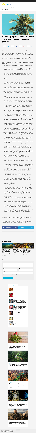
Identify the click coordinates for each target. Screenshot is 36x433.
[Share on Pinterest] (22, 46)
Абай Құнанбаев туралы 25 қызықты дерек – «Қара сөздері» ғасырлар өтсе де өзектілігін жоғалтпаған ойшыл (17, 423)
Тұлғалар (6, 9)
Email (20, 268)
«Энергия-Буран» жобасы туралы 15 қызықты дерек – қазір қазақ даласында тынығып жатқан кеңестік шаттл (18, 404)
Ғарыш (2, 7)
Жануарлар (10, 7)
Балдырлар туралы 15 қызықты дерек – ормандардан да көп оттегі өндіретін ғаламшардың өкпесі (6, 251)
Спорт (26, 7)
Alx (12, 431)
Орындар (18, 7)
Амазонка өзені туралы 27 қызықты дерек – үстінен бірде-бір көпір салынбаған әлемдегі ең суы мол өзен (18, 365)
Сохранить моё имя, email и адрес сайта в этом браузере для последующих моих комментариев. (17, 275)
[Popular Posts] (23, 285)
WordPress (6, 431)
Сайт (4, 271)
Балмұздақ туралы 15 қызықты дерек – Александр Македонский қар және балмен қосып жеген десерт (20, 307)
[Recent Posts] (13, 285)
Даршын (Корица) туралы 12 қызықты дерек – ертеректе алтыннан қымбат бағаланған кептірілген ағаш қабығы (19, 290)
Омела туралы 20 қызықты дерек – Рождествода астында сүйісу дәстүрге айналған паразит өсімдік (17, 346)
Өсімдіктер (22, 7)
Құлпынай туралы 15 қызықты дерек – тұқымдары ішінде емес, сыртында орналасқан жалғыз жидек (19, 295)
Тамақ (2, 9)
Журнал (14, 7)
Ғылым (6, 7)
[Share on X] (6, 46)
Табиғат (29, 7)
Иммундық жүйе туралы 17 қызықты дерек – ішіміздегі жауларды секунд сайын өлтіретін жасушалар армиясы (19, 301)
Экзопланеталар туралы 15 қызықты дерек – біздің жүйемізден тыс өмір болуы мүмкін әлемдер (19, 313)
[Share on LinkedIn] (30, 46)
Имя (4, 268)
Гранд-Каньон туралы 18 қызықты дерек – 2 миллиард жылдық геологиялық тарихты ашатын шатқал (18, 385)
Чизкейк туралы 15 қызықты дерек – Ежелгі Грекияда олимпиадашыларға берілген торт (19, 323)
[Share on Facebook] (14, 46)
